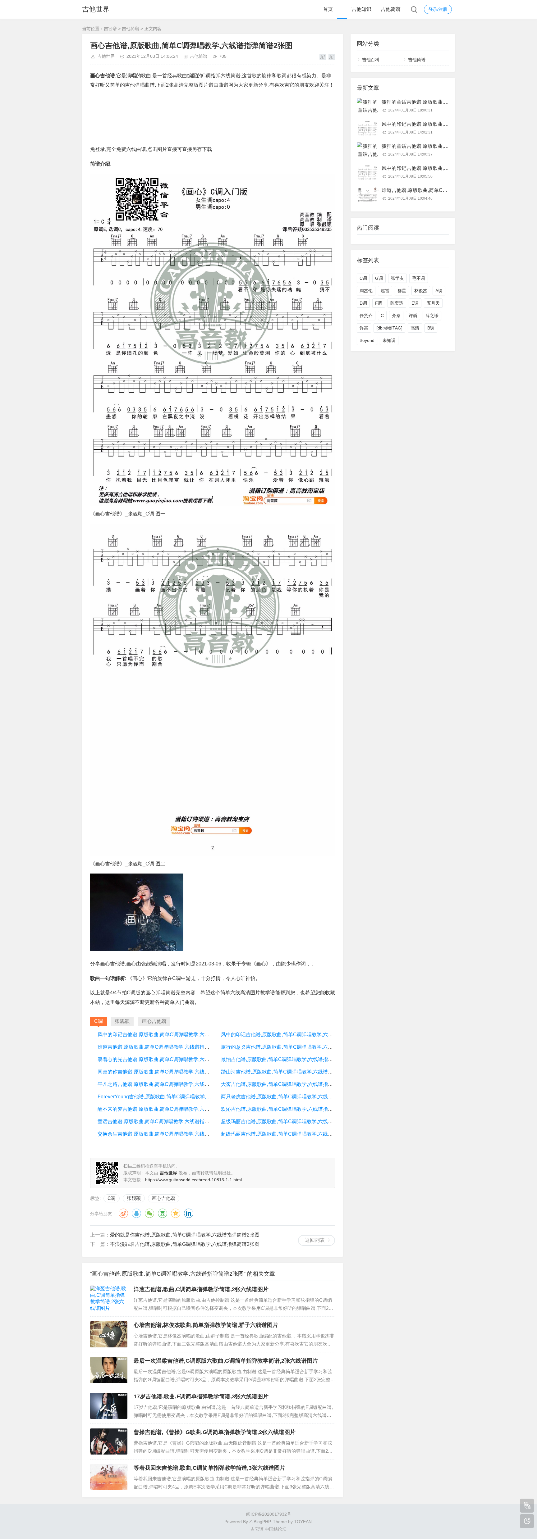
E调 (415, 303)
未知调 (389, 340)
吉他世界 (95, 9)
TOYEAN (303, 1521)
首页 (328, 9)
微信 (149, 1213)
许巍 (413, 315)
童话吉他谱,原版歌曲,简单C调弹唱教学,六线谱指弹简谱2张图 (165, 1121)
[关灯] (527, 1521)
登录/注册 (438, 9)
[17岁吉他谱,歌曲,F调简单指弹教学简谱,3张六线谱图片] (108, 1406)
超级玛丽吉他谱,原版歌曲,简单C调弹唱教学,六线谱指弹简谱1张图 (293, 1121)
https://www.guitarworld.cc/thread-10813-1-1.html (193, 1179)
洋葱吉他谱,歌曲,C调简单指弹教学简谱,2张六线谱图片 (201, 1289)
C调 (112, 1198)
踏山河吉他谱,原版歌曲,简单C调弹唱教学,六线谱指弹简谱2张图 (290, 1071)
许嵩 (364, 327)
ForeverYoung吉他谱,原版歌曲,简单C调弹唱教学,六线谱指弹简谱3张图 (176, 1096)
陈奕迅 (396, 303)
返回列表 (315, 1240)
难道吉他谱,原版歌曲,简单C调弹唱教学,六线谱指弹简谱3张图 (165, 1047)
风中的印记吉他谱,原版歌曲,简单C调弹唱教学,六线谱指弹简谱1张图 (172, 1034)
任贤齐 (366, 315)
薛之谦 (431, 315)
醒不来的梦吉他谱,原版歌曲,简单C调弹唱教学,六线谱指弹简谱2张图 (172, 1109)
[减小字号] (331, 57)
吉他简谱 (391, 9)
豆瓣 (162, 1213)
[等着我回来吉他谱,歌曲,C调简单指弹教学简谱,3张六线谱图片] (108, 1477)
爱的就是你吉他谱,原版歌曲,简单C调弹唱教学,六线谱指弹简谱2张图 (184, 1234)
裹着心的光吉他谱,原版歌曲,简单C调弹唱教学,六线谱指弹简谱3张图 (172, 1059)
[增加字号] (322, 57)
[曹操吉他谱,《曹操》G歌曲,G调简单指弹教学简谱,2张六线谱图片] (108, 1441)
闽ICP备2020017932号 (268, 1514)
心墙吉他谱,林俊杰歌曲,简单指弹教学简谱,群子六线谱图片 (206, 1325)
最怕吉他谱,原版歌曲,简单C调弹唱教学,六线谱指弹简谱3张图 (288, 1059)
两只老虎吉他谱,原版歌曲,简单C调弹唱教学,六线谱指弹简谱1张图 (293, 1096)
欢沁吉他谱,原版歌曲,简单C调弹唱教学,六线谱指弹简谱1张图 (288, 1109)
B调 (430, 327)
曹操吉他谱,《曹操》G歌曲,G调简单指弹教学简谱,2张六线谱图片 (215, 1432)
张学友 (397, 278)
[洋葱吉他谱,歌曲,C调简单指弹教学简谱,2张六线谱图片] (108, 1299)
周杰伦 (366, 290)
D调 (363, 303)
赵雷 (385, 290)
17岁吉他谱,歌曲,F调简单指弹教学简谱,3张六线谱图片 (201, 1396)
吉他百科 (370, 59)
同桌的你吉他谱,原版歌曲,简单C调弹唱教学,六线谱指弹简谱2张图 (170, 1071)
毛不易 (418, 278)
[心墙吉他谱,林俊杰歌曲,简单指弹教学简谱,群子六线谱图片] (108, 1334)
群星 (401, 290)
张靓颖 (134, 1198)
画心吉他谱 (163, 1198)
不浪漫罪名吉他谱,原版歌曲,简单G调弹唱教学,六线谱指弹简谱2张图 (184, 1244)
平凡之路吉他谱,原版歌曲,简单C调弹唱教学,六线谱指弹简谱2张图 (170, 1084)
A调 (439, 290)
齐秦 (396, 315)
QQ (136, 1213)
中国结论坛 (276, 1529)
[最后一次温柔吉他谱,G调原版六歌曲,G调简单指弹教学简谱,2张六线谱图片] (108, 1370)
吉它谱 (110, 28)
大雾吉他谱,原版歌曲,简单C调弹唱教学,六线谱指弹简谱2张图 (288, 1084)
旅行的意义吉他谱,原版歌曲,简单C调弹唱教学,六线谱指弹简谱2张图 (295, 1047)
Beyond (367, 340)
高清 (415, 327)
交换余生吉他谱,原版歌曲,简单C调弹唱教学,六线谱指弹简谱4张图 (170, 1134)
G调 (379, 278)
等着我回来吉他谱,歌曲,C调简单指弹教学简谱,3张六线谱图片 (209, 1468)
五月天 (433, 303)
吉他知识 (361, 9)
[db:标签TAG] (389, 327)
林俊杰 (420, 290)
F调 (378, 303)
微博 (123, 1213)
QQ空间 (175, 1213)
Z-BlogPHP (259, 1521)
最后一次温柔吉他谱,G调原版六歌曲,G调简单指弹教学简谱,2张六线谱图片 (226, 1361)
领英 (188, 1213)
